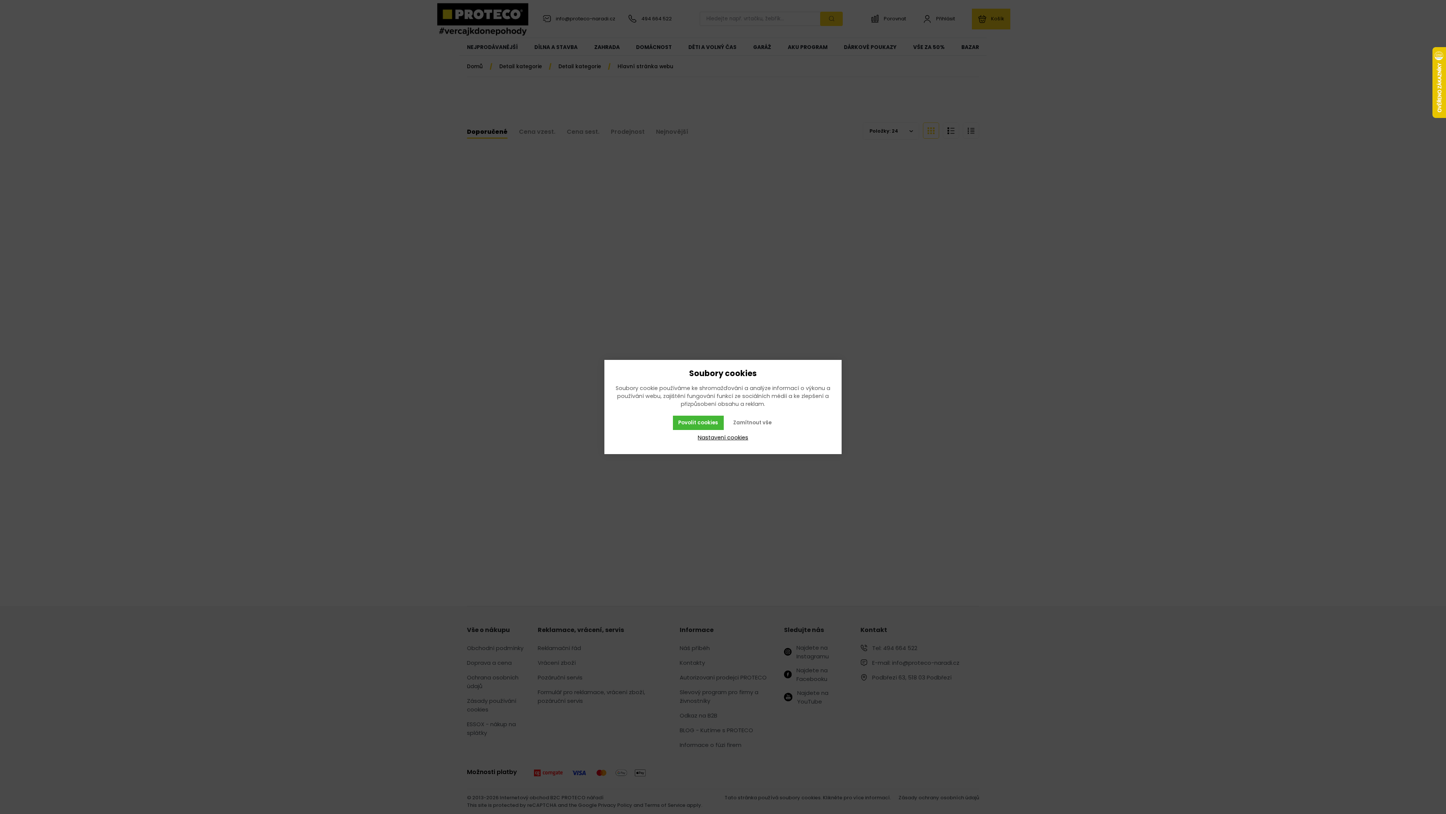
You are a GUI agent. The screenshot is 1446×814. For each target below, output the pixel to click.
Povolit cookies (698, 422)
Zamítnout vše (752, 422)
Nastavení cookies (723, 437)
